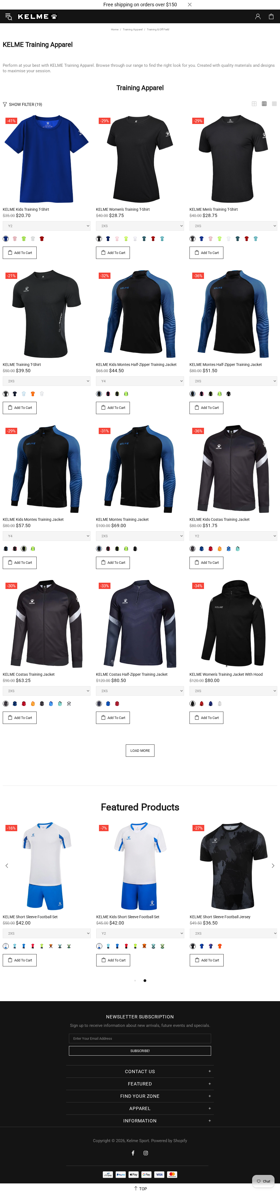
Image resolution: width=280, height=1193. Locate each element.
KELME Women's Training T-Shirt (123, 209)
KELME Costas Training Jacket (29, 674)
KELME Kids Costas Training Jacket (219, 519)
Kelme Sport (37, 16)
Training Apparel (132, 29)
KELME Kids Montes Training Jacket (33, 519)
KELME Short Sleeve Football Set (30, 917)
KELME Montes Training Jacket (122, 519)
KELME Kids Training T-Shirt (26, 209)
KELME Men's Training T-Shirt (213, 209)
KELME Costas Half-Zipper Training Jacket (132, 674)
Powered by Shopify (169, 1140)
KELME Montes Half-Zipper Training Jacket (225, 364)
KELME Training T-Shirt (22, 364)
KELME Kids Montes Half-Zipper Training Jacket (136, 364)
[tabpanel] (47, 899)
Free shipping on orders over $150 (140, 4)
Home (114, 29)
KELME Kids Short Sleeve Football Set (127, 917)
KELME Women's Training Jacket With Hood (226, 674)
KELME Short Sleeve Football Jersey (220, 917)
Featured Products (140, 807)
